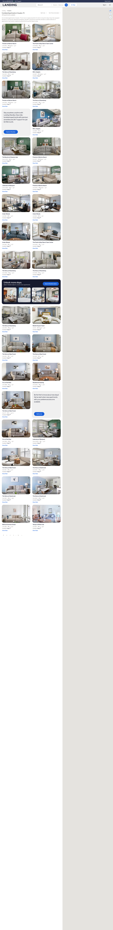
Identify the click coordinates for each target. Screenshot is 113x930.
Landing (4, 10)
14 (18, 535)
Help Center (108, 1)
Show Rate (5, 49)
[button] (58, 4)
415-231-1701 (10, 1)
